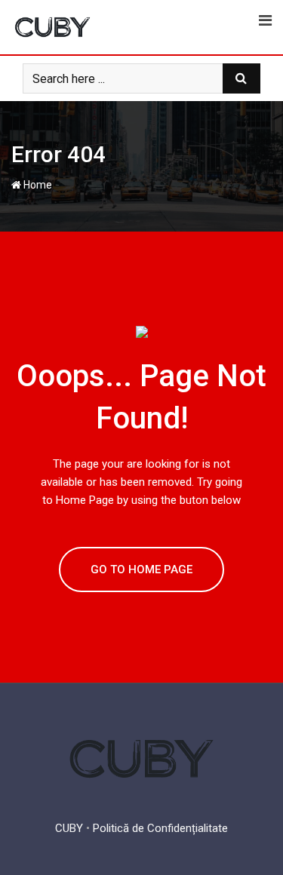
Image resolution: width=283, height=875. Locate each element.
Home (36, 185)
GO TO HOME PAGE (141, 569)
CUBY (69, 828)
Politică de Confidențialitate (160, 828)
